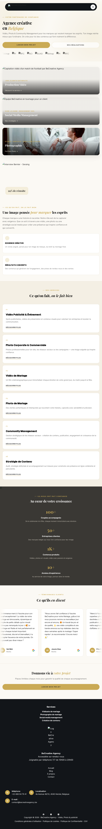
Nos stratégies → (11, 121)
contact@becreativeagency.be (24, 802)
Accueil (51, 768)
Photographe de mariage (51, 714)
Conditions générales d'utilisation (28, 821)
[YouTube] (58, 814)
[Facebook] (43, 814)
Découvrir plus (13, 327)
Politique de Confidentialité (71, 821)
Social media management (51, 717)
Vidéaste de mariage (51, 711)
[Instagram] (51, 814)
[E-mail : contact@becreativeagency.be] (7, 800)
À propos (51, 774)
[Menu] (93, 6)
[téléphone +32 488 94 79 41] (7, 792)
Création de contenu (51, 720)
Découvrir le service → (13, 90)
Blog (51, 771)
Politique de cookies (51, 821)
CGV (85, 821)
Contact (51, 777)
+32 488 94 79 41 (19, 794)
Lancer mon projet (26, 45)
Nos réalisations (75, 45)
